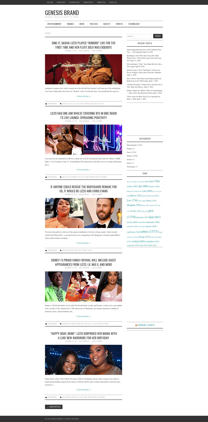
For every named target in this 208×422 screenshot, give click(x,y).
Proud (101, 324)
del (143, 186)
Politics (94, 23)
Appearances (66, 324)
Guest (82, 324)
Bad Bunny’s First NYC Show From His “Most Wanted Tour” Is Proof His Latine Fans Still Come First (144, 58)
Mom (89, 397)
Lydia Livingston (84, 51)
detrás (130, 191)
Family (78, 324)
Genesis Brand (62, 12)
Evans (76, 250)
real (141, 222)
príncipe (142, 217)
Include (87, 324)
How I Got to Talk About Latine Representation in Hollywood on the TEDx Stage (144, 79)
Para (145, 211)
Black (136, 182)
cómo (132, 186)
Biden (130, 182)
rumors (86, 103)
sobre (149, 231)
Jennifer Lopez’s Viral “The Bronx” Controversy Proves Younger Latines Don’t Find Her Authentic (144, 71)
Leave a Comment (97, 51)
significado (133, 232)
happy (73, 397)
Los (132, 200)
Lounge (86, 177)
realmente (152, 222)
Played (82, 103)
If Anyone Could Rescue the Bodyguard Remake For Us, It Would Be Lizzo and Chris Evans (84, 188)
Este (156, 191)
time (102, 103)
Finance (70, 23)
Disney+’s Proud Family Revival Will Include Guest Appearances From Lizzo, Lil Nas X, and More (83, 262)
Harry (136, 195)
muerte (154, 205)
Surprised (94, 397)
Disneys (73, 324)
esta (147, 191)
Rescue (90, 250)
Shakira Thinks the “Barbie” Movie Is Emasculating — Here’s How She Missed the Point (144, 91)
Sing (95, 103)
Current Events (146, 325)
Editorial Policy (74, 2)
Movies (145, 205)
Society (106, 23)
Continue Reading (83, 96)
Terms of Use (101, 2)
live (74, 103)
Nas (98, 324)
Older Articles (54, 406)
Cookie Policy (61, 2)
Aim (63, 177)
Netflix (135, 211)
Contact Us (113, 2)
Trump (144, 236)
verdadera (152, 241)
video (143, 245)
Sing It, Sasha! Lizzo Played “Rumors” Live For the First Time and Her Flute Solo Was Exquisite (83, 45)
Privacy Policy (88, 2)
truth (154, 237)
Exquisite (65, 103)
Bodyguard (65, 250)
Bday (63, 397)
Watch (152, 245)
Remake (84, 250)
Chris (72, 250)
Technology (134, 23)
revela (141, 226)
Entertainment (54, 23)
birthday (68, 397)
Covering (74, 177)
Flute (70, 103)
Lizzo (77, 103)
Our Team (50, 2)
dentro (154, 186)
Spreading (103, 177)
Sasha (92, 103)
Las (155, 195)
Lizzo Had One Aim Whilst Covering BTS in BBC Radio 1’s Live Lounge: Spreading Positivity (83, 115)
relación (132, 226)
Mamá (85, 397)
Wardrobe (101, 397)
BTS (69, 177)
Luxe (81, 397)
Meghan (134, 205)
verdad (138, 241)
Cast (144, 181)
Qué (155, 217)
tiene (134, 237)
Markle (151, 200)
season (151, 226)
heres (146, 196)
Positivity (92, 177)
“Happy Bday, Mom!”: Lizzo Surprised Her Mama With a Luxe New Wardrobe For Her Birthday (83, 335)
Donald (138, 191)
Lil (91, 324)
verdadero (133, 245)
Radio (98, 177)
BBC (66, 177)
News (82, 23)
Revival (106, 324)
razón (132, 222)
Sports (119, 23)
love (142, 201)
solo (99, 103)
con (154, 181)
